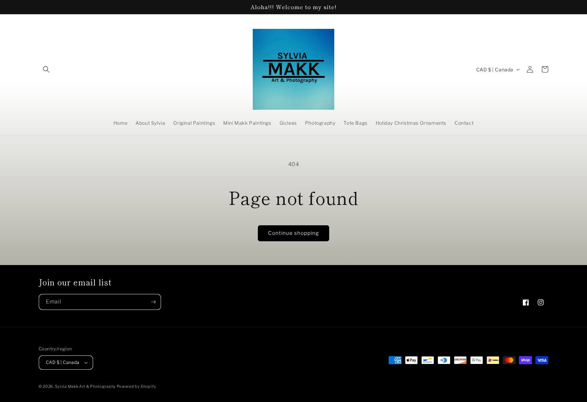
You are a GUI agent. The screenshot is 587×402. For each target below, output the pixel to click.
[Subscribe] (153, 302)
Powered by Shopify (136, 386)
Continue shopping (293, 233)
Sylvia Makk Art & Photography (86, 386)
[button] (46, 69)
